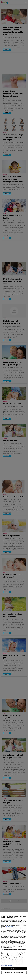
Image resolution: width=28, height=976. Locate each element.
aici (17, 938)
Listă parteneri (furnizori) (6, 965)
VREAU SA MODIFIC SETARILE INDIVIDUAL (14, 972)
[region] (14, 944)
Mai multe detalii (9, 926)
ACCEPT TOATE (14, 968)
